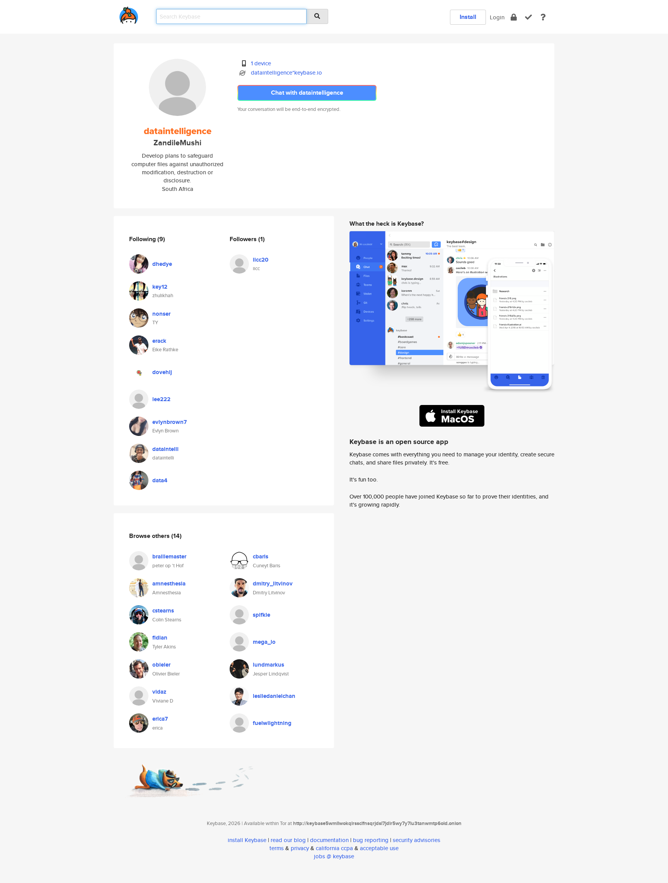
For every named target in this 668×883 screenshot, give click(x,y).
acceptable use (379, 848)
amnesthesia (169, 583)
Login (497, 17)
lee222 (161, 399)
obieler (161, 664)
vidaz (159, 691)
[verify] (528, 17)
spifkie (261, 615)
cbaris (260, 556)
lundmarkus (268, 664)
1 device (261, 63)
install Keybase (247, 840)
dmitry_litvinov (273, 583)
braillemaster (169, 556)
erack (159, 341)
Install (468, 16)
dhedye (162, 264)
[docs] (543, 17)
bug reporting (371, 840)
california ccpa (334, 848)
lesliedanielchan (274, 696)
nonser (161, 314)
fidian (159, 637)
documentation (329, 840)
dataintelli (165, 449)
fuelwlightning (272, 723)
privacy (300, 848)
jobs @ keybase (334, 856)
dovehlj (162, 372)
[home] (128, 13)
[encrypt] (514, 17)
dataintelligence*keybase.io (286, 72)
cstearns (163, 610)
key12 (159, 286)
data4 (159, 480)
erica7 (160, 719)
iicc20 (260, 259)
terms (276, 848)
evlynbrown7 (169, 422)
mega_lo (264, 642)
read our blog (288, 840)
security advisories (416, 840)
